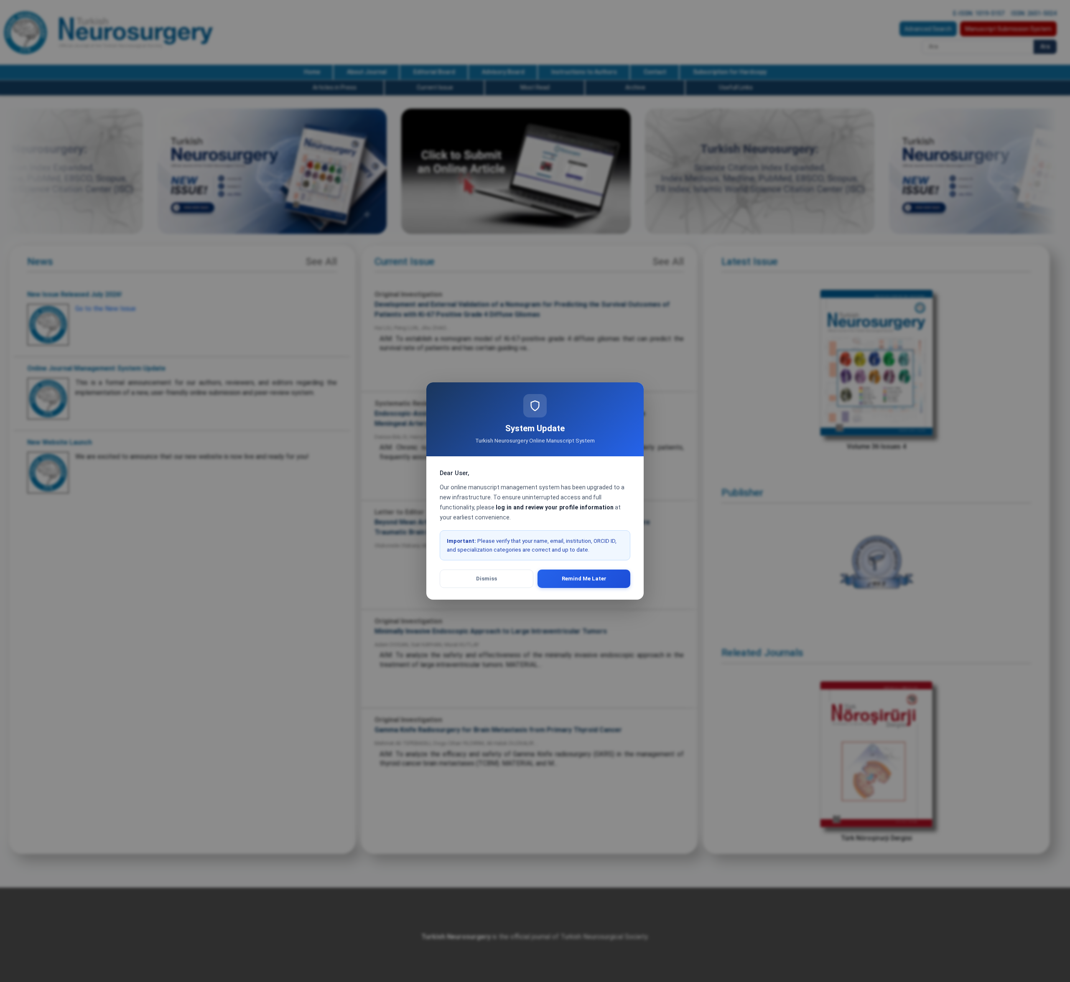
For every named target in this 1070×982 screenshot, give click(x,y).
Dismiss (486, 578)
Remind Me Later (584, 578)
